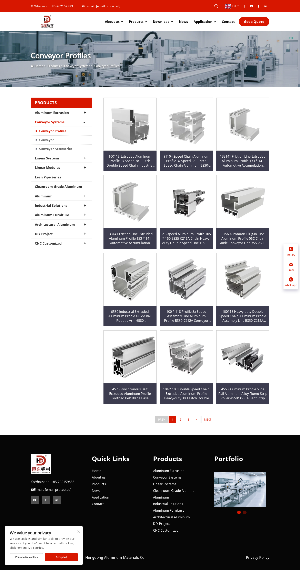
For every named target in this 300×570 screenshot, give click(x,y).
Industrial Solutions (51, 205)
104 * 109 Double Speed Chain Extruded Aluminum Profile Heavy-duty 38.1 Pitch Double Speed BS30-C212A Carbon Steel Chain (186, 394)
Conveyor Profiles (106, 66)
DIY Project (44, 234)
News (183, 21)
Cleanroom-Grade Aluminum (58, 186)
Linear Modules (47, 167)
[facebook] (258, 6)
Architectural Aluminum (55, 224)
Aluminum (43, 196)
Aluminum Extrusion (52, 112)
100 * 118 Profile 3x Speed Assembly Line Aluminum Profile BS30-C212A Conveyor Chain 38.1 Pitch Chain (186, 316)
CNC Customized (48, 243)
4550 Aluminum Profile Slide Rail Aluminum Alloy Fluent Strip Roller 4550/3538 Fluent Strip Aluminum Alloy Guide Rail (242, 394)
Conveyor (46, 140)
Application (203, 21)
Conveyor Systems (77, 66)
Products (136, 21)
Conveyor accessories (55, 149)
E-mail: (103, 6)
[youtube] (251, 6)
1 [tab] (239, 512)
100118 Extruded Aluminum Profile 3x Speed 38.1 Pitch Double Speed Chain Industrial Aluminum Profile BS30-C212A (130, 161)
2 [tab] (245, 512)
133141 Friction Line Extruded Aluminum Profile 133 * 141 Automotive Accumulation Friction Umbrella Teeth (243, 161)
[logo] (41, 464)
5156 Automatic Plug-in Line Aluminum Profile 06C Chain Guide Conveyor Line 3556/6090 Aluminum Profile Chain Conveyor (243, 238)
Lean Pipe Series (48, 177)
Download (161, 21)
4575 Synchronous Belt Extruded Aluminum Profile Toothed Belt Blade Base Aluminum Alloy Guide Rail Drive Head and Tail (130, 394)
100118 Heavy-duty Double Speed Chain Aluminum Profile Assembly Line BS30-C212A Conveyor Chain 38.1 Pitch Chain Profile (242, 316)
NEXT (207, 419)
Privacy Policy (257, 557)
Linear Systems (47, 158)
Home (38, 66)
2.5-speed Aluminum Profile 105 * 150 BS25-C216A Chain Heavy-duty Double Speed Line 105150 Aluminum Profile (186, 238)
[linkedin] (265, 6)
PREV (161, 419)
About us (112, 21)
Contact (228, 21)
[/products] (240, 489)
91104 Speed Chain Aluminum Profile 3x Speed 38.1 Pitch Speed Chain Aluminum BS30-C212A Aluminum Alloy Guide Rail (186, 161)
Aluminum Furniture (52, 215)
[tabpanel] (241, 488)
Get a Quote (254, 21)
